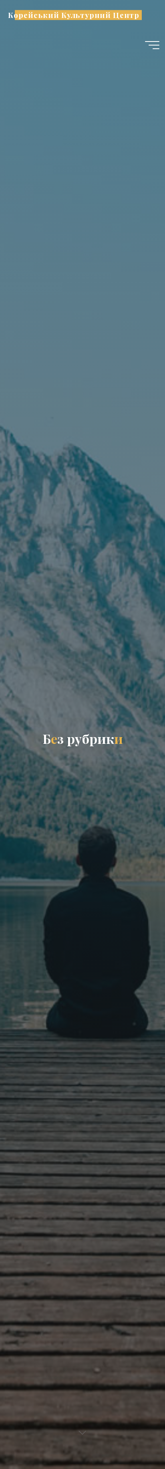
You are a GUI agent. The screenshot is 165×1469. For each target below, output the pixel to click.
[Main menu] (152, 45)
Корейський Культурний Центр (73, 15)
